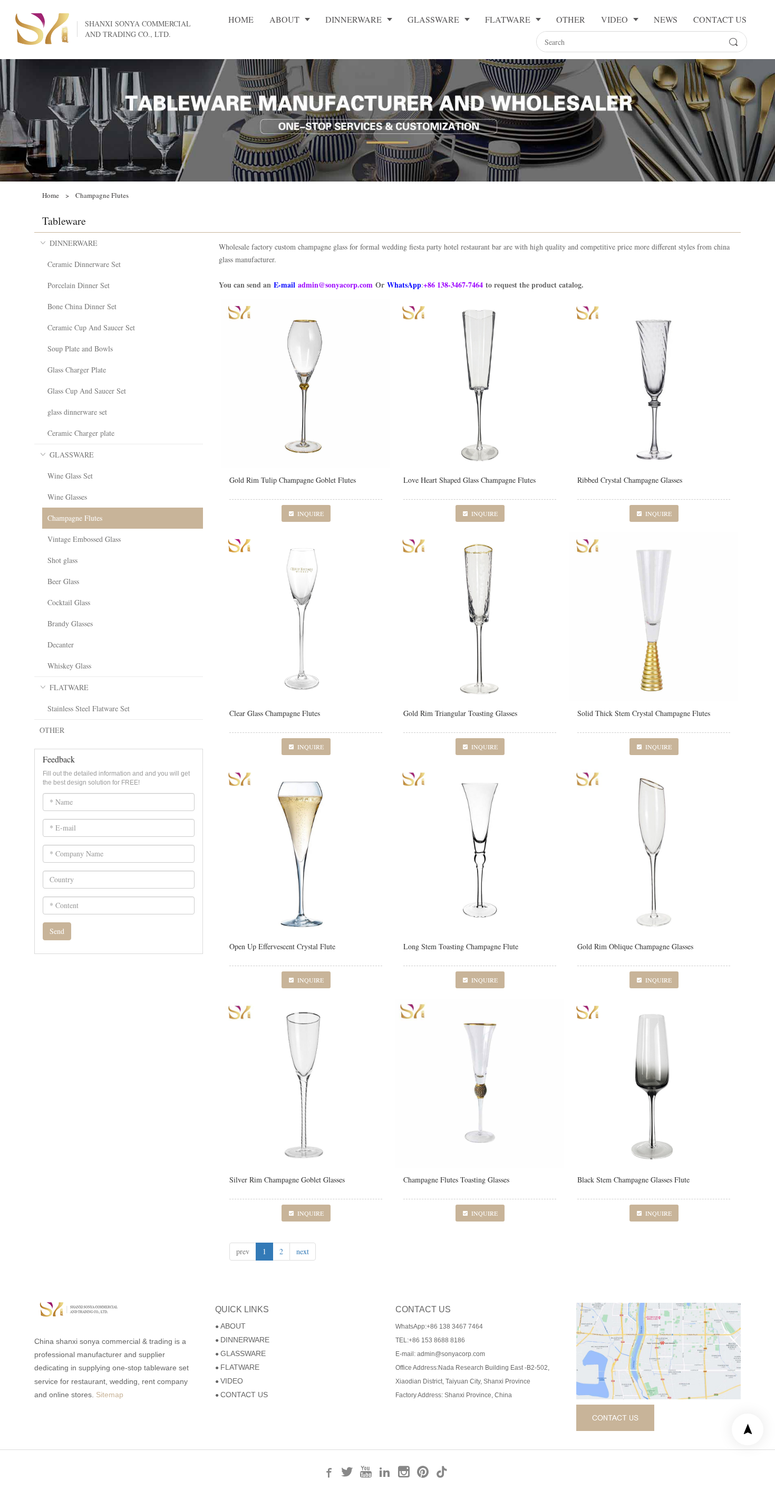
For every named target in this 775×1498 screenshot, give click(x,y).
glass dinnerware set (77, 412)
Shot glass (62, 560)
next (302, 1251)
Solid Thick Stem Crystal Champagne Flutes (643, 713)
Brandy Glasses (70, 623)
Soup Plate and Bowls (80, 349)
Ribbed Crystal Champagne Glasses (629, 480)
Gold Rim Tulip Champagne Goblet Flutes (292, 480)
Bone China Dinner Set (82, 306)
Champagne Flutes (74, 518)
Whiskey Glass (69, 666)
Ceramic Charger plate (80, 433)
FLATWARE (69, 687)
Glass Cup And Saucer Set (86, 391)
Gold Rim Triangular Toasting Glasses (460, 713)
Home (50, 195)
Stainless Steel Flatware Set (88, 708)
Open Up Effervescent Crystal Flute (282, 946)
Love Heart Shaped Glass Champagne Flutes (469, 480)
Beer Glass (63, 581)
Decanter (60, 645)
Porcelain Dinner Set (78, 285)
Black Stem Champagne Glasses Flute (633, 1180)
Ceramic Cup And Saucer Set (91, 327)
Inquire (310, 513)
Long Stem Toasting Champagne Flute (460, 946)
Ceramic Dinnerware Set (84, 264)
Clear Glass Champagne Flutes (274, 713)
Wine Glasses (67, 497)
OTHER (52, 730)
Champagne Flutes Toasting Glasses (456, 1180)
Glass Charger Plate (76, 370)
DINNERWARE (74, 243)
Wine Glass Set (70, 476)
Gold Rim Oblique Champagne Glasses (635, 946)
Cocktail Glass (68, 602)
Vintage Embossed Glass (84, 539)
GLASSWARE (72, 455)
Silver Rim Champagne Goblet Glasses (287, 1180)
